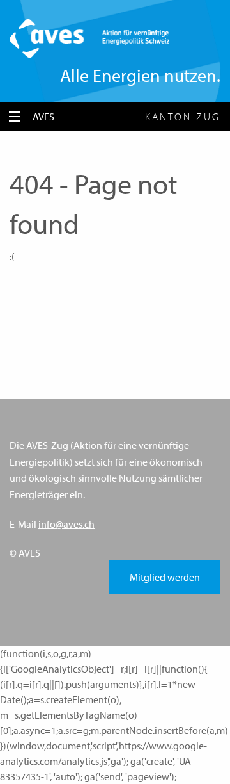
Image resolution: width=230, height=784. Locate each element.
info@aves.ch (66, 524)
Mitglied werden (165, 577)
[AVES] (89, 37)
